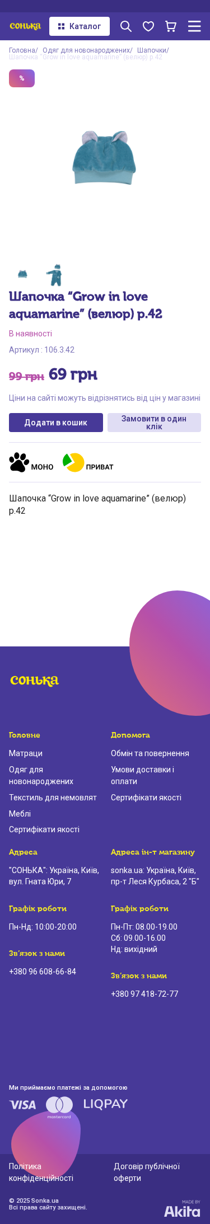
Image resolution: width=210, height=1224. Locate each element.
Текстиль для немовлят (53, 797)
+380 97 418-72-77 (144, 993)
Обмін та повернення (150, 753)
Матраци (26, 753)
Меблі (20, 813)
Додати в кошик (55, 422)
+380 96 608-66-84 (42, 971)
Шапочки (151, 50)
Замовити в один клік (154, 422)
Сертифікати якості (44, 829)
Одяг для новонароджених (86, 50)
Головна (22, 50)
